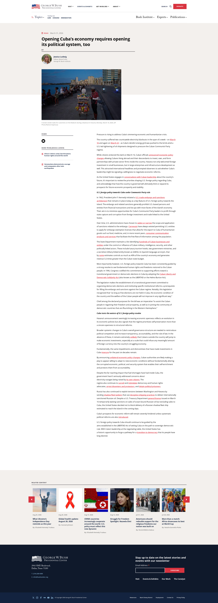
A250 (49, 18)
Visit (70, 6)
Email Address (142, 565)
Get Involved (102, 6)
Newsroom (133, 597)
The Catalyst (179, 579)
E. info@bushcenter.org (40, 577)
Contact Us (170, 597)
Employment (160, 597)
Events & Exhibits (84, 6)
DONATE (180, 6)
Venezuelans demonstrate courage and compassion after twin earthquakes (57, 166)
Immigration (66, 18)
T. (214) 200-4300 (37, 574)
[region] (109, 510)
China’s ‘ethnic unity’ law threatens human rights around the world (57, 155)
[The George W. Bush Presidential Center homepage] (47, 6)
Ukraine (56, 18)
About (116, 6)
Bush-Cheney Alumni (146, 597)
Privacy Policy (181, 597)
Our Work (166, 579)
